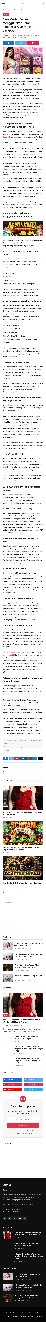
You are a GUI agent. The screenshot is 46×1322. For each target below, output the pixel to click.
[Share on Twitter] (21, 43)
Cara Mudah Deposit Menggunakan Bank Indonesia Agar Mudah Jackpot (23, 742)
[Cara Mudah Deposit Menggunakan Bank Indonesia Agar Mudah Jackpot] (23, 60)
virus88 (6, 750)
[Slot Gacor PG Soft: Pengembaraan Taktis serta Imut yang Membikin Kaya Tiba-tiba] (23, 833)
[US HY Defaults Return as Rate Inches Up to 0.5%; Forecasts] (8, 946)
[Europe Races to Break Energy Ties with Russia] (8, 978)
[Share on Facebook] (8, 43)
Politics (15, 1317)
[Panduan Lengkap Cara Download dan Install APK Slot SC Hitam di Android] (23, 798)
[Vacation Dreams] (23, 3)
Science (31, 1317)
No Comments (13, 37)
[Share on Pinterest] (33, 43)
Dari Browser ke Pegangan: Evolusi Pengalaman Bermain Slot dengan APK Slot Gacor (28, 1061)
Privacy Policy (20, 1133)
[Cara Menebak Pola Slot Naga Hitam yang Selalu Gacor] (23, 868)
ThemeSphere (35, 1312)
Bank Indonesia (9, 137)
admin (7, 35)
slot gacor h (22, 747)
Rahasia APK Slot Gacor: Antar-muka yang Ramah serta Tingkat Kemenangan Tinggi (28, 1049)
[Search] (43, 3)
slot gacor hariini (34, 747)
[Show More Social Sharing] (41, 43)
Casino (6, 14)
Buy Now (39, 1317)
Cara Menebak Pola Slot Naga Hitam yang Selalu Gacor (22, 883)
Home (4, 9)
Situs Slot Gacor (9, 747)
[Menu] (3, 3)
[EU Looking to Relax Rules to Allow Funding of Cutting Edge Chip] (8, 967)
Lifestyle (23, 1317)
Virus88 (10, 655)
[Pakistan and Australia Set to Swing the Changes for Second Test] (8, 956)
